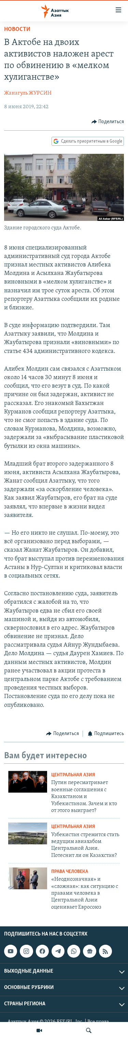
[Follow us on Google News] (89, 951)
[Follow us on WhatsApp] (73, 951)
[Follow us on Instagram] (26, 951)
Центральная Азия (73, 775)
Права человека (69, 871)
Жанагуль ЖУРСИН (28, 93)
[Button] (107, 121)
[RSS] (105, 951)
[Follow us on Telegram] (58, 951)
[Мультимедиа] (39, 1030)
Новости (17, 30)
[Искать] (89, 1030)
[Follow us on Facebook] (42, 951)
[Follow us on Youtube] (10, 951)
